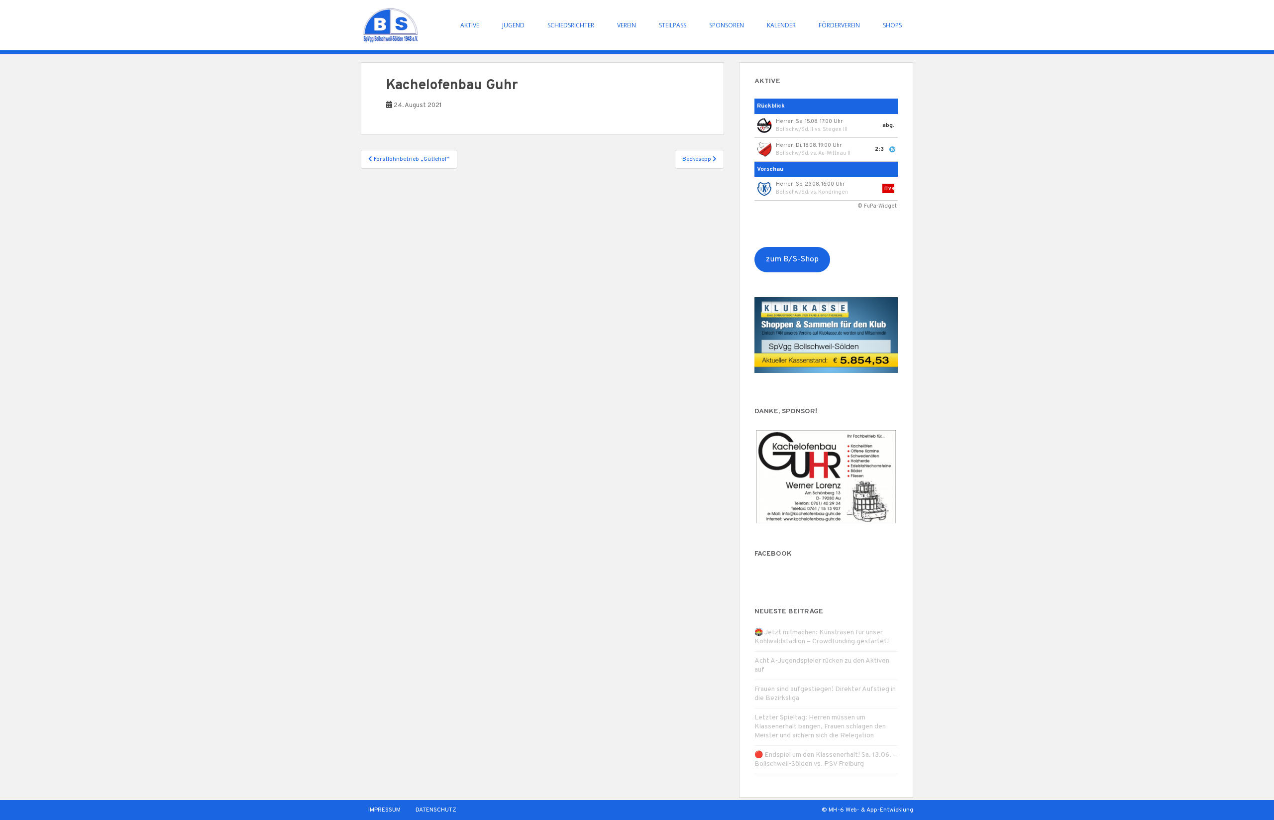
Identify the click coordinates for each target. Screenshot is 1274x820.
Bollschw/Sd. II (794, 129)
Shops (892, 25)
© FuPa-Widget (877, 206)
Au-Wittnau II (834, 153)
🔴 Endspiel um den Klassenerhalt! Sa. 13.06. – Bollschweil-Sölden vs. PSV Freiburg (825, 759)
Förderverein (839, 25)
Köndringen (833, 192)
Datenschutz (436, 810)
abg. (888, 125)
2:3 (879, 149)
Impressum (384, 810)
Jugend (513, 25)
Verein (626, 25)
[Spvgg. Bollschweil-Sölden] (391, 25)
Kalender (781, 25)
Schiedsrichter (570, 25)
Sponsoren (726, 25)
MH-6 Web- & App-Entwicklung (871, 810)
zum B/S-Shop (792, 259)
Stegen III (835, 129)
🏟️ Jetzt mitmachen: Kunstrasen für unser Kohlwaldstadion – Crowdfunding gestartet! (821, 637)
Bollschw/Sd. (792, 153)
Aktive (469, 25)
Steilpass (672, 25)
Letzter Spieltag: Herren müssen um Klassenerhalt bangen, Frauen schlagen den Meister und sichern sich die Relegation (820, 726)
